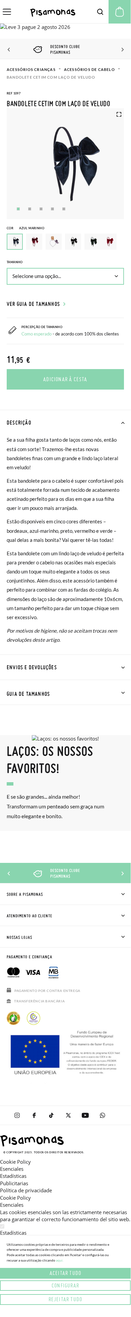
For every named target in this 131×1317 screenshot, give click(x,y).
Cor (25, 228)
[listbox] (65, 243)
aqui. (59, 1260)
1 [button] (18, 208)
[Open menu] (7, 12)
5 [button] (63, 208)
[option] (34, 242)
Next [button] (121, 50)
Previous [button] (9, 50)
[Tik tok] (51, 1115)
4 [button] (52, 208)
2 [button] (29, 208)
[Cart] (120, 12)
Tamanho (15, 262)
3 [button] (41, 208)
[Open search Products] (100, 11)
